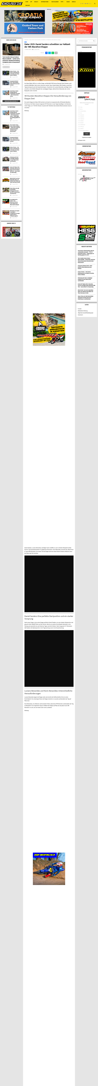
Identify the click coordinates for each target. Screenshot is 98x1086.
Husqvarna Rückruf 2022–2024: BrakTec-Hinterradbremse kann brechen (15, 83)
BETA (81, 109)
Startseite (26, 39)
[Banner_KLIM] (86, 87)
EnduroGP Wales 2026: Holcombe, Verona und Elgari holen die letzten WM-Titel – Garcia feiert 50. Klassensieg (15, 170)
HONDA (82, 120)
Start (26, 1)
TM (81, 113)
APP (31, 1)
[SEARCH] (93, 40)
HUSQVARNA (83, 111)
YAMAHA (82, 118)
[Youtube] (86, 3)
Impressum (80, 314)
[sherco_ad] (49, 869)
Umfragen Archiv (81, 140)
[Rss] (89, 3)
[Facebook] (81, 3)
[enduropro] (86, 159)
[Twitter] (83, 3)
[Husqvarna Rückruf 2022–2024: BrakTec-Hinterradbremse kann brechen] (6, 83)
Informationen (44, 1)
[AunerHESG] (86, 232)
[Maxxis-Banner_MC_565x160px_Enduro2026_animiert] (72, 23)
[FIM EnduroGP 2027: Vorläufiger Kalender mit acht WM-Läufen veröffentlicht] (6, 159)
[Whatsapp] (91, 3)
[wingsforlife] (86, 180)
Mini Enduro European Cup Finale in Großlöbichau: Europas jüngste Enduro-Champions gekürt (15, 213)
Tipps (62, 1)
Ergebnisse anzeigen (86, 137)
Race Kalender (55, 1)
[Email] (88, 3)
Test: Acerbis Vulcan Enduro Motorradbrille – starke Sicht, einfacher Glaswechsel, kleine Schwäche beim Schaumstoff (11, 59)
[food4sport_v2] (86, 164)
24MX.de (74, 1)
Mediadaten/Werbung (83, 310)
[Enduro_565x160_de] (72, 11)
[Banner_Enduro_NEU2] (24, 23)
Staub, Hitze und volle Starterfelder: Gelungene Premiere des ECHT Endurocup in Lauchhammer (15, 191)
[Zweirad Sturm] (86, 155)
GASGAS (82, 115)
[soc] (86, 240)
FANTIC (82, 128)
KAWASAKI (82, 124)
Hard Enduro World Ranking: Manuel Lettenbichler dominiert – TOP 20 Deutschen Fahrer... (15, 93)
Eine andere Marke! (84, 130)
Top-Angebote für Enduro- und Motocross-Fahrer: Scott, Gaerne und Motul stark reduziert (14, 202)
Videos (68, 1)
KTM (81, 107)
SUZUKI (82, 122)
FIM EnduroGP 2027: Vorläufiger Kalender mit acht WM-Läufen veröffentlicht (14, 159)
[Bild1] (24, 11)
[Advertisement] (86, 203)
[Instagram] (84, 3)
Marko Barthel (29, 49)
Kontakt (79, 308)
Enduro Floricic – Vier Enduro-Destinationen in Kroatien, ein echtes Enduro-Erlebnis (14, 73)
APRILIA (82, 126)
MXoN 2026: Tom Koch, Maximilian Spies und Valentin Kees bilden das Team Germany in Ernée (15, 180)
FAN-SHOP (27, 5)
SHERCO (82, 117)
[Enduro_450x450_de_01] (49, 329)
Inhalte (36, 1)
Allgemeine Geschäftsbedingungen (85, 312)
